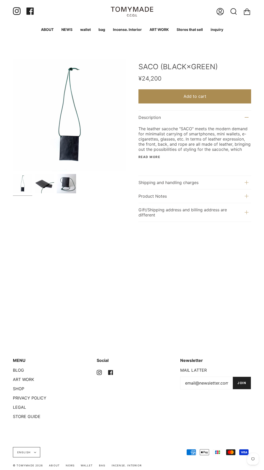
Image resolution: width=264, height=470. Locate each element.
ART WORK (23, 379)
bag (102, 465)
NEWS (70, 465)
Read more (149, 157)
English (24, 452)
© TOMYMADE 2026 (28, 465)
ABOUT (54, 465)
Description (149, 117)
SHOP (18, 388)
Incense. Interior (127, 465)
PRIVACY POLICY (29, 398)
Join (241, 383)
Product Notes (152, 196)
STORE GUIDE (26, 416)
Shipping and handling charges (168, 182)
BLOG (18, 370)
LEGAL (19, 407)
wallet (87, 465)
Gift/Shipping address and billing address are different (182, 212)
